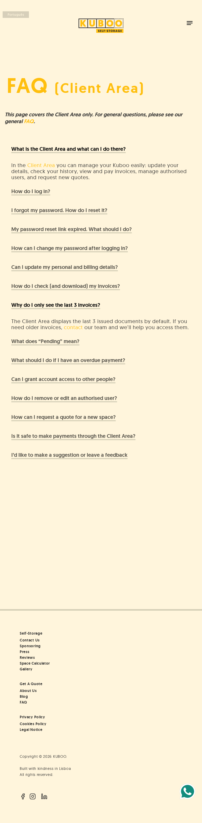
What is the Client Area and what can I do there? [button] (68, 149)
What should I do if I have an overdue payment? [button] (68, 360)
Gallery (26, 669)
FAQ (29, 121)
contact (73, 327)
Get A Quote (31, 684)
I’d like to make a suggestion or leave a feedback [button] (69, 455)
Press (24, 652)
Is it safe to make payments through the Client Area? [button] (73, 436)
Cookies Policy (33, 724)
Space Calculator (35, 663)
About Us (28, 690)
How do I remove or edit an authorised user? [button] (64, 398)
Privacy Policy (32, 717)
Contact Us (30, 640)
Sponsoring (30, 646)
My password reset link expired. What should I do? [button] (71, 229)
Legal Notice (31, 729)
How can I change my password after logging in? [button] (69, 248)
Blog (24, 696)
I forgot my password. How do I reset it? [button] (59, 210)
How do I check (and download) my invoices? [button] (65, 286)
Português (16, 15)
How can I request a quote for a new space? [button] (63, 417)
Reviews (27, 657)
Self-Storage (31, 633)
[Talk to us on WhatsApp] (187, 791)
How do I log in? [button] (30, 191)
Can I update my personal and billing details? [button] (64, 267)
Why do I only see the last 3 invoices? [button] (55, 305)
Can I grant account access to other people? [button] (63, 379)
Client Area (41, 165)
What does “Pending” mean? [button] (45, 341)
